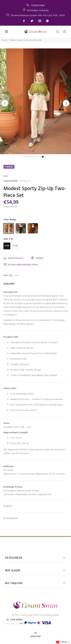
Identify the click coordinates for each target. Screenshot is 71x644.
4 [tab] (33, 157)
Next (66, 103)
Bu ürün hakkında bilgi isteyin (23, 265)
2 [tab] (28, 157)
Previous (5, 103)
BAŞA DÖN (35, 636)
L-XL (15, 246)
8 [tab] (43, 157)
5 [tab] (35, 157)
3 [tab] (31, 157)
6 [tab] (38, 157)
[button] (63, 642)
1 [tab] (26, 157)
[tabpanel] (35, 101)
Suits (16, 275)
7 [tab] (40, 157)
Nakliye (39, 258)
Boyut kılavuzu (15, 258)
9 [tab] (45, 157)
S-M (7, 246)
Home (4, 40)
